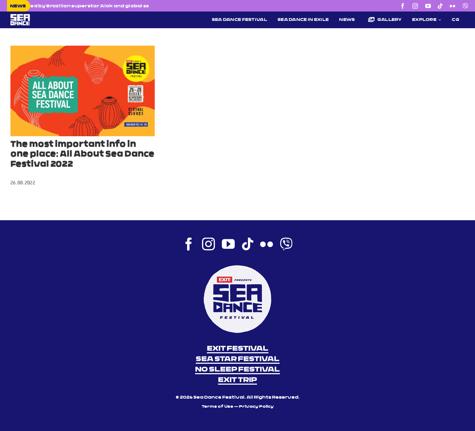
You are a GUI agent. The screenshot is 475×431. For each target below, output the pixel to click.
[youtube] (428, 6)
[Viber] (465, 6)
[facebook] (402, 6)
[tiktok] (440, 6)
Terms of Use (217, 407)
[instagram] (415, 6)
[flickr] (452, 6)
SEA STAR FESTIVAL (238, 359)
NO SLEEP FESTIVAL (237, 369)
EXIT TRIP (237, 380)
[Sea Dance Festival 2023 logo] (60, 16)
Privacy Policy (256, 407)
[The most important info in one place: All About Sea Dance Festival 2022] (82, 91)
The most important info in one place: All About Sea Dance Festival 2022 (82, 154)
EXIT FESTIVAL (237, 348)
